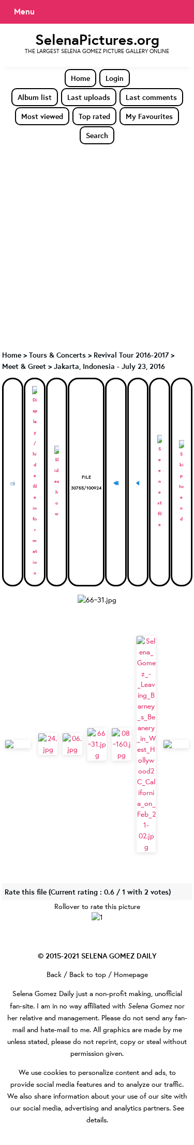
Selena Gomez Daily (43, 993)
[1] (97, 917)
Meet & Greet (24, 366)
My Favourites (149, 116)
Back (54, 974)
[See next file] (159, 482)
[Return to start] (115, 482)
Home (80, 78)
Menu (24, 11)
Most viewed (42, 116)
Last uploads (88, 97)
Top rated (94, 116)
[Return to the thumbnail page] (12, 482)
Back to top (87, 974)
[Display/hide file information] (34, 482)
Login (115, 78)
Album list (35, 97)
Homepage (131, 974)
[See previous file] (137, 482)
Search (97, 135)
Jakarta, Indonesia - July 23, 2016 (109, 366)
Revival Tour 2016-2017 (131, 355)
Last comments (151, 97)
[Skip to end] (181, 482)
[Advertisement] (97, 246)
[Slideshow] (56, 482)
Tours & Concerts (57, 355)
